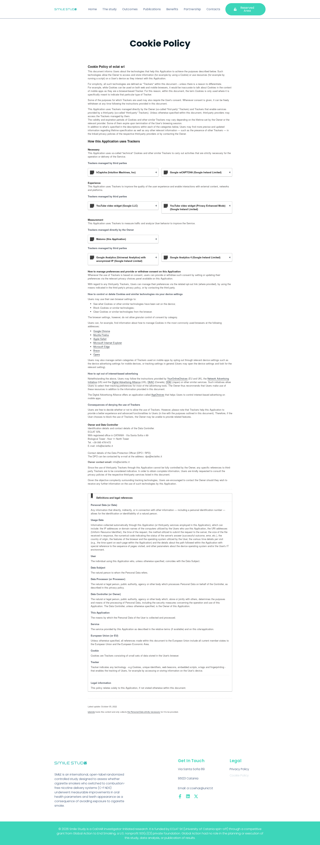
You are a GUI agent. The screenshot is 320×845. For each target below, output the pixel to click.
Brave (96, 350)
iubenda (91, 711)
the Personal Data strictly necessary (143, 711)
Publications (152, 9)
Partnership (192, 9)
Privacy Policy (239, 769)
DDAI (168, 382)
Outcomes (130, 9)
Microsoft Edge (101, 346)
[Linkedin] (188, 796)
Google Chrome (101, 331)
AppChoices (157, 394)
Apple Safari (99, 339)
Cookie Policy (239, 775)
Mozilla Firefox (101, 335)
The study (109, 9)
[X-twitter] (196, 796)
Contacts (213, 9)
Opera (96, 354)
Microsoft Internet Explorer (107, 342)
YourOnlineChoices (177, 378)
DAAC (151, 382)
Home (92, 9)
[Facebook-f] (180, 796)
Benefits (172, 9)
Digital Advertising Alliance (126, 382)
